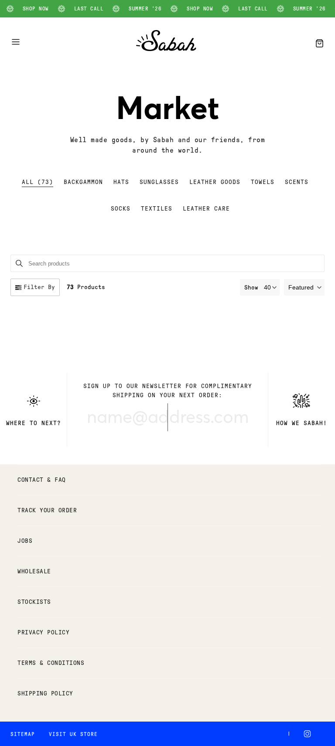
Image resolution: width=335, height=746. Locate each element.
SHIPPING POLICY (45, 693)
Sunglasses (159, 182)
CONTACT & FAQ (41, 480)
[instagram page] (309, 734)
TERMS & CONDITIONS (50, 663)
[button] (304, 287)
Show (251, 287)
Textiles (156, 208)
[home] (166, 48)
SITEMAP (22, 734)
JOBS (24, 541)
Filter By (39, 287)
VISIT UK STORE (73, 734)
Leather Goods (214, 182)
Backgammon (83, 182)
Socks (120, 208)
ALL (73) (37, 182)
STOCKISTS (34, 602)
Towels (262, 182)
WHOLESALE (34, 571)
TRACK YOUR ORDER (47, 510)
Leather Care (206, 208)
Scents (296, 182)
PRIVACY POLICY (43, 632)
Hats (121, 182)
